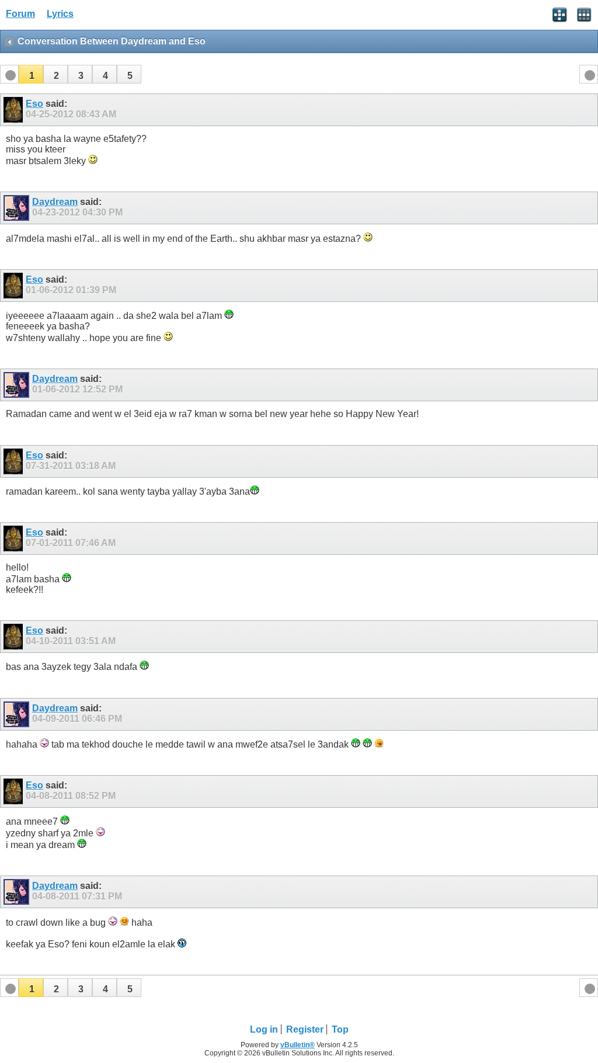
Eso (34, 104)
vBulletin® (297, 1045)
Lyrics (60, 14)
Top (340, 1029)
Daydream (55, 202)
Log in (264, 1029)
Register (305, 1029)
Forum (20, 14)
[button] (31, 74)
